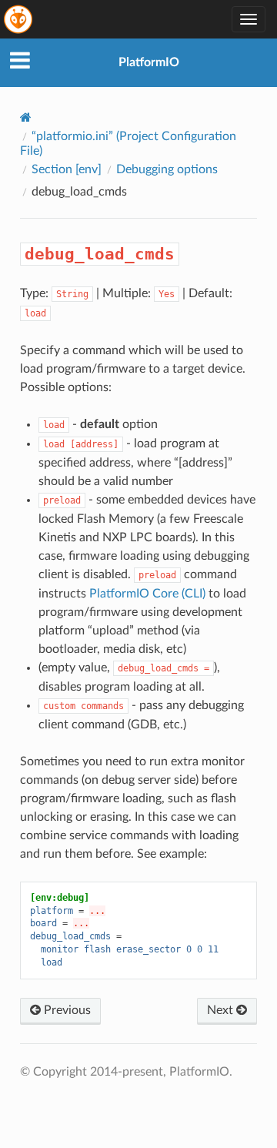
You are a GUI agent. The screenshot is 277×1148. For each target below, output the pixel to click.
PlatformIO (148, 62)
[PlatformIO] (19, 19)
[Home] (26, 117)
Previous (66, 1010)
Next (221, 1010)
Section (67, 169)
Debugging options (167, 169)
